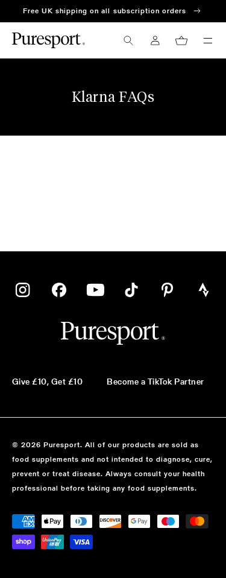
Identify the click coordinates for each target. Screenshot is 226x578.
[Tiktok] (131, 290)
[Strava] (203, 290)
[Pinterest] (167, 290)
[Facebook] (59, 290)
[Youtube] (95, 290)
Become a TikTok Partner (155, 381)
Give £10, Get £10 (47, 381)
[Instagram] (22, 290)
